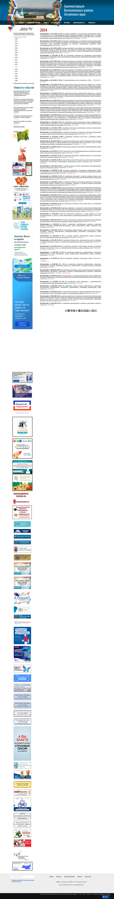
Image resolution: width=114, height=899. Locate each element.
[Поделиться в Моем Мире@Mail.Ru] (79, 311)
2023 (16, 45)
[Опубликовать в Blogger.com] (66, 311)
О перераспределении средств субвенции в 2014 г (66, 80)
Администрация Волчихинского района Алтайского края (78, 9)
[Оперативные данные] (21, 504)
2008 (16, 80)
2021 (16, 50)
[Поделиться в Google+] (74, 311)
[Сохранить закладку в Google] (71, 311)
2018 (16, 57)
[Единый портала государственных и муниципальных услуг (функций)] (22, 624)
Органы (67, 23)
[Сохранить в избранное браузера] (90, 311)
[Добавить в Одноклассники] (82, 311)
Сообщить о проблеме (22, 324)
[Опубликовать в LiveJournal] (77, 311)
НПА (45, 23)
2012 (16, 71)
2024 (16, 43)
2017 (16, 59)
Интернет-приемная (69, 876)
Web (109, 894)
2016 (16, 62)
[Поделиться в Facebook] (69, 311)
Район (21, 23)
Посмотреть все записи (19, 126)
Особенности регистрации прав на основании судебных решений (23, 116)
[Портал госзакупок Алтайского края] (22, 618)
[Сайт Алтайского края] (22, 544)
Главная (51, 876)
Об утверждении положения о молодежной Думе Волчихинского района (70, 146)
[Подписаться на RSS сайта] (95, 311)
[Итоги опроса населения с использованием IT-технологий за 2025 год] (22, 699)
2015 (16, 64)
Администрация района (20, 37)
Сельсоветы (55, 23)
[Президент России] (22, 538)
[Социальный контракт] (22, 526)
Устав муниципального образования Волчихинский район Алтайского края (24, 33)
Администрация (33, 23)
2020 (16, 52)
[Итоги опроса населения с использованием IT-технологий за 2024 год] (22, 708)
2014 (16, 66)
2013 (16, 69)
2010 (16, 75)
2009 (16, 78)
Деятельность (79, 23)
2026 (16, 38)
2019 (16, 55)
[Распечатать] (93, 311)
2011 (16, 73)
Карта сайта (88, 876)
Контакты (58, 876)
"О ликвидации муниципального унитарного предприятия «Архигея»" (70, 303)
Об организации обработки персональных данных (66, 258)
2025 (16, 41)
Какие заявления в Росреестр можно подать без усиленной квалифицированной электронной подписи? (23, 109)
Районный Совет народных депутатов (24, 83)
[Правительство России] (22, 532)
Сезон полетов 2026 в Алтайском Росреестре (23, 122)
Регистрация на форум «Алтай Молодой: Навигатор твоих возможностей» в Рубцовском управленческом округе (22, 93)
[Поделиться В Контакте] (87, 311)
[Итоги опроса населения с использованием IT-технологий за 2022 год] (22, 724)
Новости (91, 23)
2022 (16, 48)
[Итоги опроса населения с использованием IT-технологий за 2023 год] (22, 716)
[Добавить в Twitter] (85, 311)
